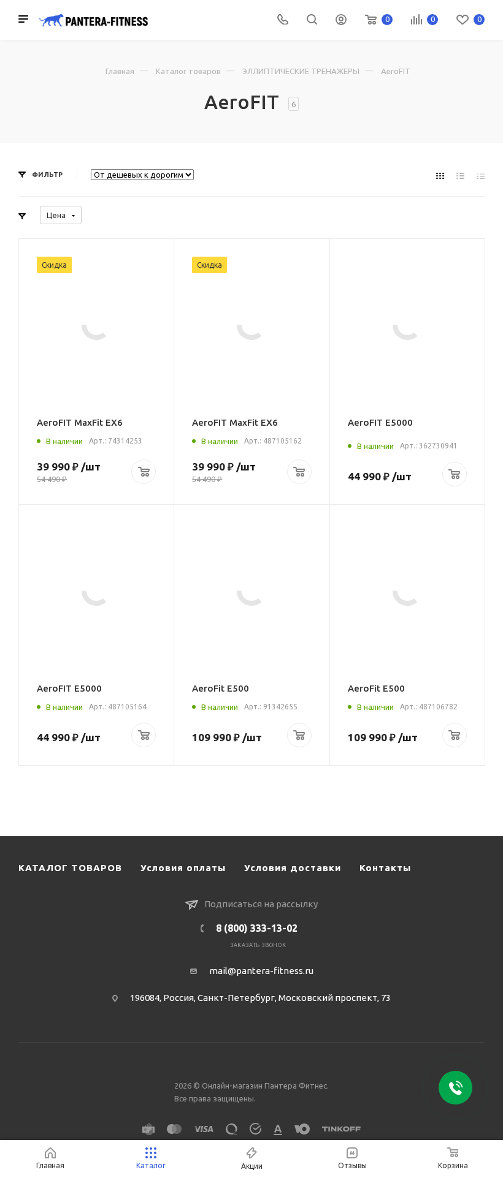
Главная (120, 71)
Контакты (385, 868)
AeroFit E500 (220, 688)
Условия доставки (292, 868)
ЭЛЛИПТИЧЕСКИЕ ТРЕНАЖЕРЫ (300, 71)
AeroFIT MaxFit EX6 (80, 422)
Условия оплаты (183, 868)
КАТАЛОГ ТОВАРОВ (70, 868)
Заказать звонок (258, 945)
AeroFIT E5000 (380, 422)
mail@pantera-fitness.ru (261, 970)
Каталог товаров (188, 71)
